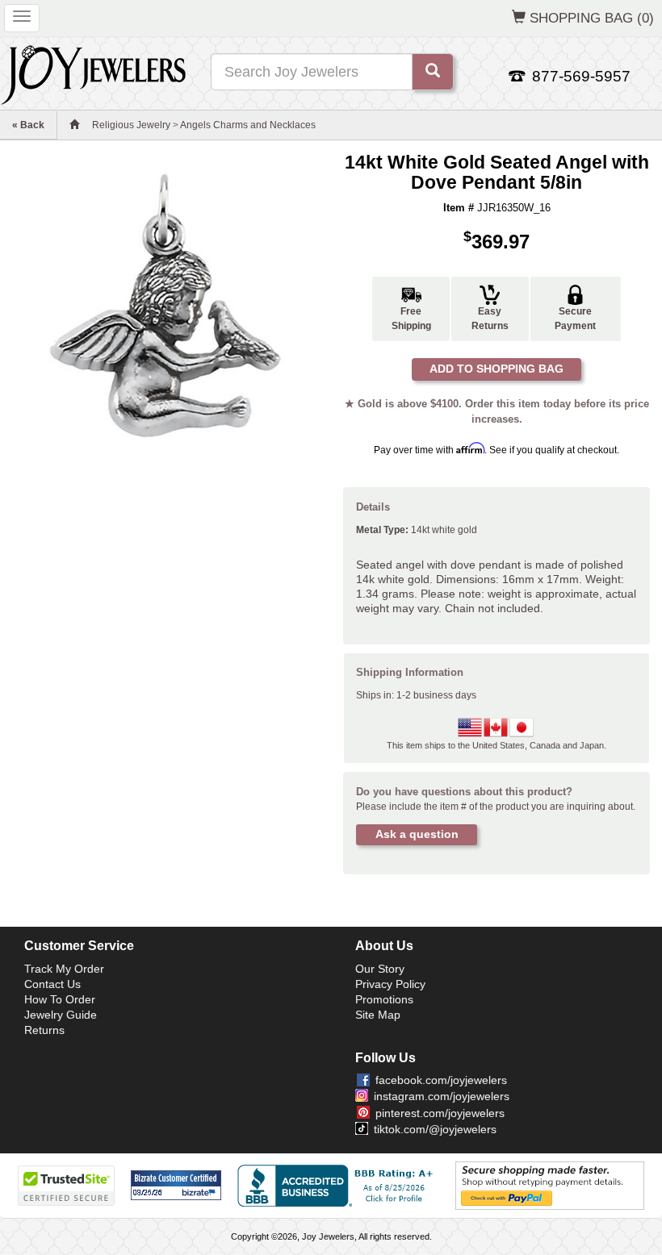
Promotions (384, 999)
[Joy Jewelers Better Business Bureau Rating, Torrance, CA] (338, 1186)
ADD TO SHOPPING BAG (496, 368)
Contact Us (52, 984)
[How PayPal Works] (549, 1184)
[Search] (433, 71)
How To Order (59, 999)
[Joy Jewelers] (93, 72)
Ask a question (417, 834)
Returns (44, 1030)
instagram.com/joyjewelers (441, 1096)
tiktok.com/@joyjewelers (435, 1129)
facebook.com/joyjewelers (441, 1080)
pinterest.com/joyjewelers (440, 1113)
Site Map (377, 1014)
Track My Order (64, 968)
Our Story (379, 968)
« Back (28, 125)
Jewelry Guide (60, 1014)
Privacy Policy (390, 984)
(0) (592, 18)
